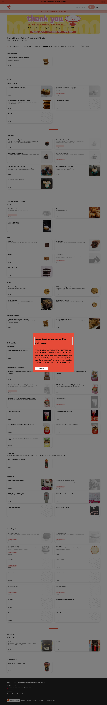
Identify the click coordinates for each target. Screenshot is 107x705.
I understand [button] (41, 368)
